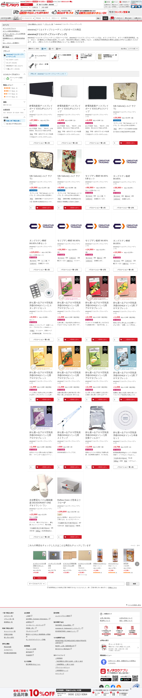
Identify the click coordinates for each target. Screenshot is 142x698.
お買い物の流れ (105, 618)
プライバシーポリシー (62, 667)
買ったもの (128, 18)
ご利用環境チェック (61, 670)
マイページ (24, 7)
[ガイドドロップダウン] (124, 6)
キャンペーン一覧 (10, 631)
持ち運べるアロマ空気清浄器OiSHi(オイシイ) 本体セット (125, 435)
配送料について (105, 620)
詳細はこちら (112, 587)
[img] (10, 4)
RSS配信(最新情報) (10, 653)
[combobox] (65, 18)
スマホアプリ (8, 650)
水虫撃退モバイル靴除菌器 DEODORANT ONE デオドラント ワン (41, 503)
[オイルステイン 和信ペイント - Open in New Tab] (115, 555)
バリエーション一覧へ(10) (125, 208)
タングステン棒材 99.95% (121, 242)
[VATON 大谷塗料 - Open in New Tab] (130, 555)
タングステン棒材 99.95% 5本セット (38, 242)
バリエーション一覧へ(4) (97, 208)
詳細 (98, 18)
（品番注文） (16, 18)
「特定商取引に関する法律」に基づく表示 (69, 661)
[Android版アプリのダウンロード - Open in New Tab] (129, 679)
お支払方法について (125, 618)
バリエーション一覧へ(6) (42, 339)
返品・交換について (125, 620)
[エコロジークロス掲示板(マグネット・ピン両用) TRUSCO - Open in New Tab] (39, 555)
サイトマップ (59, 673)
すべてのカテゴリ (27, 18)
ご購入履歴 (44, 7)
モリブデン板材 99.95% (96, 240)
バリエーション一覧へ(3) (42, 143)
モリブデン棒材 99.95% (68, 240)
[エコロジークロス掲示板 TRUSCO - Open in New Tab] (85, 555)
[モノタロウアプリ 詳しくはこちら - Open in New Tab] (119, 671)
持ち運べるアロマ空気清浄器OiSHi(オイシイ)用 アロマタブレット (69, 305)
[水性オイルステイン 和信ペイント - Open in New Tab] (100, 555)
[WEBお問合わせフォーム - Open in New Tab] (107, 4)
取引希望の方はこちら (33, 664)
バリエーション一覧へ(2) (69, 143)
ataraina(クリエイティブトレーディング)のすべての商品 (54, 29)
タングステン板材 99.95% (121, 177)
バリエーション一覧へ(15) (97, 269)
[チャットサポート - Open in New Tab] (114, 4)
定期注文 (35, 7)
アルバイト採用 (31, 649)
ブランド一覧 (48, 24)
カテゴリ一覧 (8, 616)
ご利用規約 (59, 658)
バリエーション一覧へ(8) (125, 269)
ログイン (26, 4)
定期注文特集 (8, 634)
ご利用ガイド (107, 614)
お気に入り (138, 18)
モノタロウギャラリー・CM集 (35, 639)
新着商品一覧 (8, 622)
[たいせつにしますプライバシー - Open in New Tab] (136, 687)
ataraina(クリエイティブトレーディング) (68, 24)
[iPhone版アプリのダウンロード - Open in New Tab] (109, 679)
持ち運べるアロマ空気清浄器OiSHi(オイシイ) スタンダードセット (41, 305)
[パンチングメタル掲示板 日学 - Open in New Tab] (54, 555)
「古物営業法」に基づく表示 (64, 664)
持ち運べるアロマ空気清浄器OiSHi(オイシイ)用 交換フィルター (96, 435)
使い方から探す (9, 637)
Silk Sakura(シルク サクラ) (124, 107)
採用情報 (27, 646)
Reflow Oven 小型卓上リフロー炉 (69, 501)
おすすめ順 (131, 48)
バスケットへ (130, 143)
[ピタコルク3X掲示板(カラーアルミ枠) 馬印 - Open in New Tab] (69, 555)
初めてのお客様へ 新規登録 (46, 4)
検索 (105, 18)
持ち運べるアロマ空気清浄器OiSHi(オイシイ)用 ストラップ (69, 435)
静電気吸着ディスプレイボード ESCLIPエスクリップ (41, 108)
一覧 (52, 48)
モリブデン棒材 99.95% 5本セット (96, 177)
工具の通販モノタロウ (35, 24)
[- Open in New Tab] (106, 631)
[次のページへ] (137, 564)
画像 (45, 48)
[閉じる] (89, 47)
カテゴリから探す (6, 18)
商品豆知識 (7, 647)
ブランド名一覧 (9, 619)
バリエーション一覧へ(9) (42, 269)
